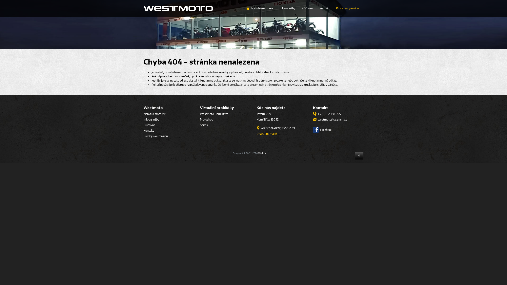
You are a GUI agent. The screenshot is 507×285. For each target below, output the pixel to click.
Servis (204, 125)
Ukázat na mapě (266, 133)
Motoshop (206, 119)
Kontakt (324, 8)
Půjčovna (307, 8)
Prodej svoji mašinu (348, 8)
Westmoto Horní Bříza (214, 114)
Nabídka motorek (262, 8)
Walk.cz (262, 153)
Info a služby (287, 8)
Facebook (326, 129)
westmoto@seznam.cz (332, 119)
